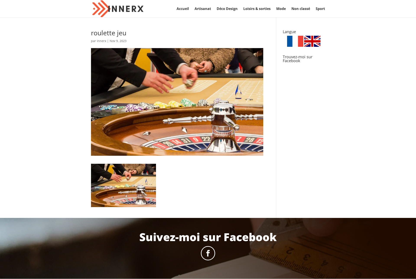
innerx (101, 41)
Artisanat (203, 9)
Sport (320, 9)
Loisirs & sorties (257, 9)
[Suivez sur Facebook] (208, 253)
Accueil (183, 9)
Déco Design (227, 9)
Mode (281, 9)
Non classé (300, 9)
